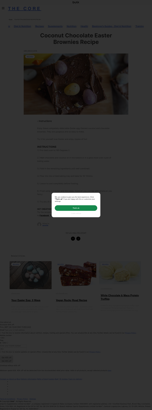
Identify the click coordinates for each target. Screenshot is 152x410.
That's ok (76, 208)
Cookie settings (76, 213)
